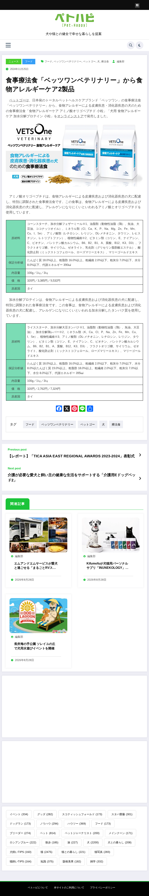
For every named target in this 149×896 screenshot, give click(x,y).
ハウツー (77, 823)
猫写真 (102, 851)
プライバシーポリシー (102, 887)
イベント (19, 814)
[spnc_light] (139, 45)
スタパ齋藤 (122, 814)
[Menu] (8, 45)
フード (29, 61)
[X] (67, 409)
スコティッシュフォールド (82, 814)
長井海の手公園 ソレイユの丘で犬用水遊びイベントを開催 (34, 646)
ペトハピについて (38, 887)
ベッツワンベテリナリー (67, 61)
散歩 (51, 842)
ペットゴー (89, 61)
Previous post (17, 449)
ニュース (14, 61)
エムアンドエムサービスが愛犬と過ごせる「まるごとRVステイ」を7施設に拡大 (36, 566)
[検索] (131, 45)
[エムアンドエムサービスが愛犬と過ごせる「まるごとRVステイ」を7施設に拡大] (38, 535)
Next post (14, 468)
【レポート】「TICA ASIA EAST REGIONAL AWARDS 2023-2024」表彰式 (71, 456)
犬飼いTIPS (20, 851)
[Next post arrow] (140, 479)
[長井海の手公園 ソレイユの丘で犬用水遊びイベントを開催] (38, 615)
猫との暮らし (73, 851)
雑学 (96, 861)
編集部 (120, 61)
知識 (47, 861)
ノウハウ (49, 823)
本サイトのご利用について (69, 887)
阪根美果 (72, 861)
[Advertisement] (74, 706)
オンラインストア (70, 116)
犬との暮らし (120, 842)
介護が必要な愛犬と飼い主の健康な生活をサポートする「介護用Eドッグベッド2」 (72, 477)
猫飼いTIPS (20, 861)
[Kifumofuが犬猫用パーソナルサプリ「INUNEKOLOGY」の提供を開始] (111, 535)
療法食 (105, 61)
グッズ (45, 814)
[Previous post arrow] (140, 455)
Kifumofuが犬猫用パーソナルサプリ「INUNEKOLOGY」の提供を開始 (107, 566)
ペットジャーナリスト (82, 833)
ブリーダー (20, 833)
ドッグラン (20, 823)
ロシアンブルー (23, 842)
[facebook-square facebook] (137, 5)
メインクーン (121, 833)
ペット (48, 833)
